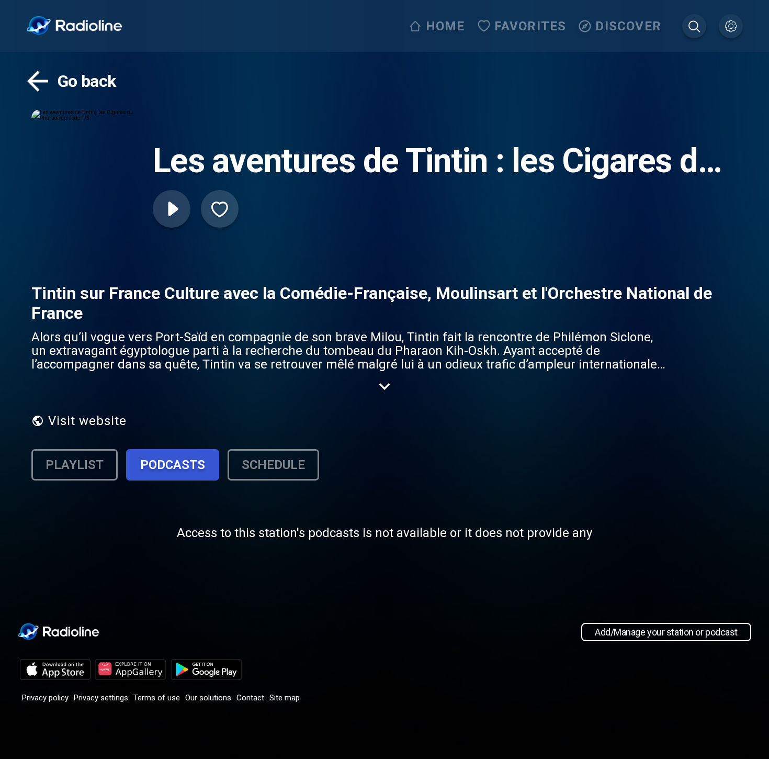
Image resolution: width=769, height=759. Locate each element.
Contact (250, 697)
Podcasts (172, 464)
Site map (284, 697)
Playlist (75, 464)
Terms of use (156, 697)
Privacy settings (101, 697)
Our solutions (208, 697)
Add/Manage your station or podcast (666, 632)
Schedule (273, 464)
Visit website (87, 421)
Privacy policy (45, 697)
